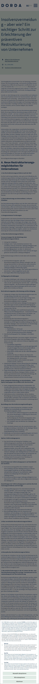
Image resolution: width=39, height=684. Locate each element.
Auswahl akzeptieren (19, 673)
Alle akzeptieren (19, 677)
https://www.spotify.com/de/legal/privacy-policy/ (23, 659)
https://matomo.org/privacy (25, 650)
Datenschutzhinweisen (16, 640)
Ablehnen (19, 681)
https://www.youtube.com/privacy (21, 669)
